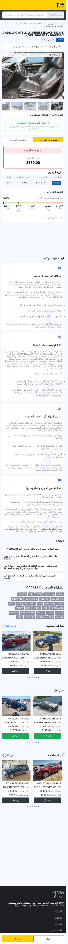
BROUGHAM (27, 612)
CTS (11, 603)
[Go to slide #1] (57, 106)
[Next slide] (59, 73)
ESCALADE (31, 599)
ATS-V (20, 608)
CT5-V (50, 612)
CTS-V (59, 612)
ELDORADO (57, 608)
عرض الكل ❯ (9, 626)
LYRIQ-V (41, 617)
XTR (19, 603)
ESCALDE (50, 603)
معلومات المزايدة (48, 139)
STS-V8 (22, 594)
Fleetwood (17, 599)
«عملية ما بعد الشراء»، (48, 529)
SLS (61, 603)
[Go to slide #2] (44, 106)
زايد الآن (47, 671)
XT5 (40, 603)
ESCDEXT (30, 603)
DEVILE (14, 612)
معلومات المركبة (18, 139)
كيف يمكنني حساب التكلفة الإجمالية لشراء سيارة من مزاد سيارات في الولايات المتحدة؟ (31, 567)
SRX (19, 617)
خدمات (58, 924)
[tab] (38, 677)
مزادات (58, 917)
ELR (51, 617)
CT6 (45, 608)
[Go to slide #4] (17, 106)
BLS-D (59, 617)
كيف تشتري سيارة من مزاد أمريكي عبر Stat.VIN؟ (33, 548)
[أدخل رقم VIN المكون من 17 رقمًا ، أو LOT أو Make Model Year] (4, 15)
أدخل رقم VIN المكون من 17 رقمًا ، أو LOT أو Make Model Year (25, 15)
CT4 (28, 608)
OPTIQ (40, 612)
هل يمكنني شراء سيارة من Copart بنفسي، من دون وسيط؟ (30, 557)
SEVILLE (29, 617)
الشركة (58, 911)
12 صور (11, 96)
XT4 (31, 594)
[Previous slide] (7, 73)
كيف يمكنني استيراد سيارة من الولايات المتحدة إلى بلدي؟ (29, 576)
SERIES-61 (57, 599)
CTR (39, 594)
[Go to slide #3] (30, 106)
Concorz (44, 599)
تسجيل (17, 938)
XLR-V (37, 608)
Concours (49, 594)
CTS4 (60, 594)
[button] (55, 15)
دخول (49, 938)
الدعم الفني (56, 930)
